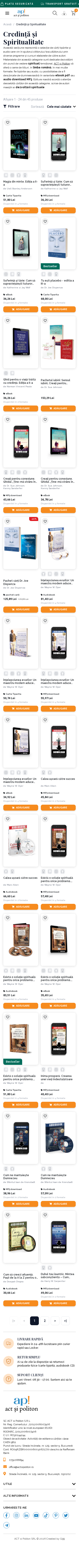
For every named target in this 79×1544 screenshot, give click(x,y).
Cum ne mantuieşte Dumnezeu (16, 1177)
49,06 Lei (47, 1292)
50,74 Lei (9, 698)
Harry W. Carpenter (54, 1281)
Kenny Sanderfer (12, 488)
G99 (62, 1538)
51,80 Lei (9, 199)
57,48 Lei (47, 896)
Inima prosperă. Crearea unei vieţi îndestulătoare (57, 1077)
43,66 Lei (9, 499)
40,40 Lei (47, 1094)
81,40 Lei (47, 599)
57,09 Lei (47, 1193)
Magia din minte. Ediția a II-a (20, 183)
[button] (7, 13)
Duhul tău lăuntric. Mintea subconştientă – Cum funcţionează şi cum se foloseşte (57, 1276)
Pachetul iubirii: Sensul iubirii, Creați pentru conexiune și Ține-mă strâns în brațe (55, 382)
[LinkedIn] (26, 1515)
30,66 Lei (9, 1292)
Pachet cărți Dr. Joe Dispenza (15, 582)
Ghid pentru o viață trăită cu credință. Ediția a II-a (19, 381)
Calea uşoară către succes (58, 778)
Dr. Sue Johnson (53, 387)
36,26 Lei (47, 199)
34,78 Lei (47, 499)
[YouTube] (36, 1515)
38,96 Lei (9, 1193)
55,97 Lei (47, 698)
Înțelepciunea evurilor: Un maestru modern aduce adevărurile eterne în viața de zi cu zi (58, 582)
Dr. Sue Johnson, (16, 485)
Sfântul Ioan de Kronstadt (21, 1182)
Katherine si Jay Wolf (56, 188)
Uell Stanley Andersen (19, 188)
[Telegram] (6, 1525)
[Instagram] (16, 1515)
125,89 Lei (10, 599)
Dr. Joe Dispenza (53, 287)
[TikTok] (46, 1515)
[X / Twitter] (66, 1515)
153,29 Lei (47, 398)
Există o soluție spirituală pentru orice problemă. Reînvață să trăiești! (57, 879)
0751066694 (16, 1460)
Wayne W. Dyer (52, 587)
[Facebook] (6, 1515)
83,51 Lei (9, 995)
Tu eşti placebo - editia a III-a (57, 282)
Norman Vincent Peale (19, 386)
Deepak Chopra (15, 1281)
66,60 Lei (9, 896)
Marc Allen (50, 786)
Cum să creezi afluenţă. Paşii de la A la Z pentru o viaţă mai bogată (19, 1276)
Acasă (7, 24)
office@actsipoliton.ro (21, 1467)
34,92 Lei (9, 797)
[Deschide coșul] (73, 13)
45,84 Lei (47, 797)
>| (65, 1321)
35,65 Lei (47, 995)
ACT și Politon (62, 63)
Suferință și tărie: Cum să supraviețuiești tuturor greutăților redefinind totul (57, 183)
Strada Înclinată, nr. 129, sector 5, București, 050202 (40, 1474)
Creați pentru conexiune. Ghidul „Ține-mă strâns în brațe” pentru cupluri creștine (19, 480)
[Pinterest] (56, 1515)
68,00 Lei (47, 298)
